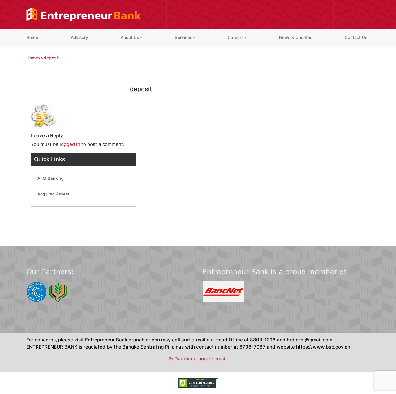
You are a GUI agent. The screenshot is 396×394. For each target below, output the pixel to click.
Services (183, 37)
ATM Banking (50, 178)
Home (32, 37)
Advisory (79, 37)
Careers (235, 37)
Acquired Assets (53, 193)
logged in (70, 144)
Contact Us (356, 37)
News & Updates (295, 37)
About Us (130, 37)
